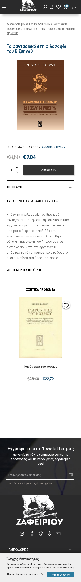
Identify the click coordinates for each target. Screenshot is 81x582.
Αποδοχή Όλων (61, 575)
